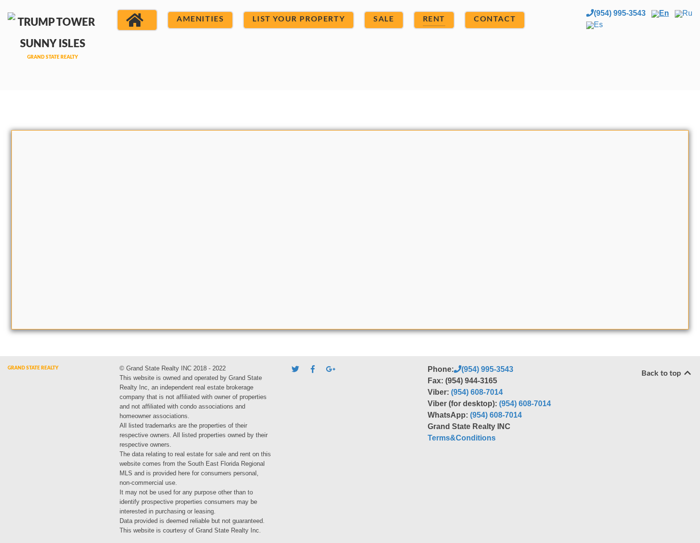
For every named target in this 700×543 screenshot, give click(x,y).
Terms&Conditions (462, 438)
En (664, 13)
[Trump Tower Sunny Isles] (53, 43)
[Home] (137, 20)
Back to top (662, 373)
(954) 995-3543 (620, 13)
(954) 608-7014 (477, 392)
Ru (687, 13)
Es (598, 24)
